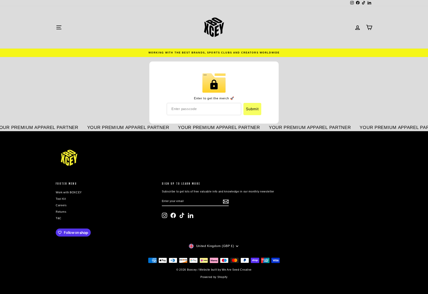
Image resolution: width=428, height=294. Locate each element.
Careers (61, 205)
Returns (61, 211)
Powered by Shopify (214, 277)
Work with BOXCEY (69, 192)
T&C (59, 218)
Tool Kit (61, 198)
